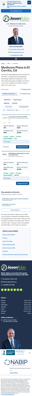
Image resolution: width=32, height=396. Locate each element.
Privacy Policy (14, 373)
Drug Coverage (17, 99)
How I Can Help (7, 241)
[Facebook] (2, 289)
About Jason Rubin (9, 235)
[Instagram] (18, 289)
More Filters (9, 106)
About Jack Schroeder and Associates (15, 254)
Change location (26, 89)
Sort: (4, 110)
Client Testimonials (9, 245)
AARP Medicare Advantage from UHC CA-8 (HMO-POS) (18, 154)
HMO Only (6, 103)
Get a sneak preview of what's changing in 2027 (16, 7)
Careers (5, 251)
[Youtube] (14, 289)
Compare (8, 141)
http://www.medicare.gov (8, 394)
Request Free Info (23, 147)
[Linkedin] (5, 289)
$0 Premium (7, 99)
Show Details (6, 146)
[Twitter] (8, 289)
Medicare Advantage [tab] (9, 94)
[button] (16, 58)
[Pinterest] (21, 289)
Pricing (5, 238)
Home (3, 63)
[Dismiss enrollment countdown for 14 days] (29, 2)
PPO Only (14, 103)
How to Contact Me (9, 248)
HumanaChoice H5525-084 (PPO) (17, 117)
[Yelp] (11, 289)
